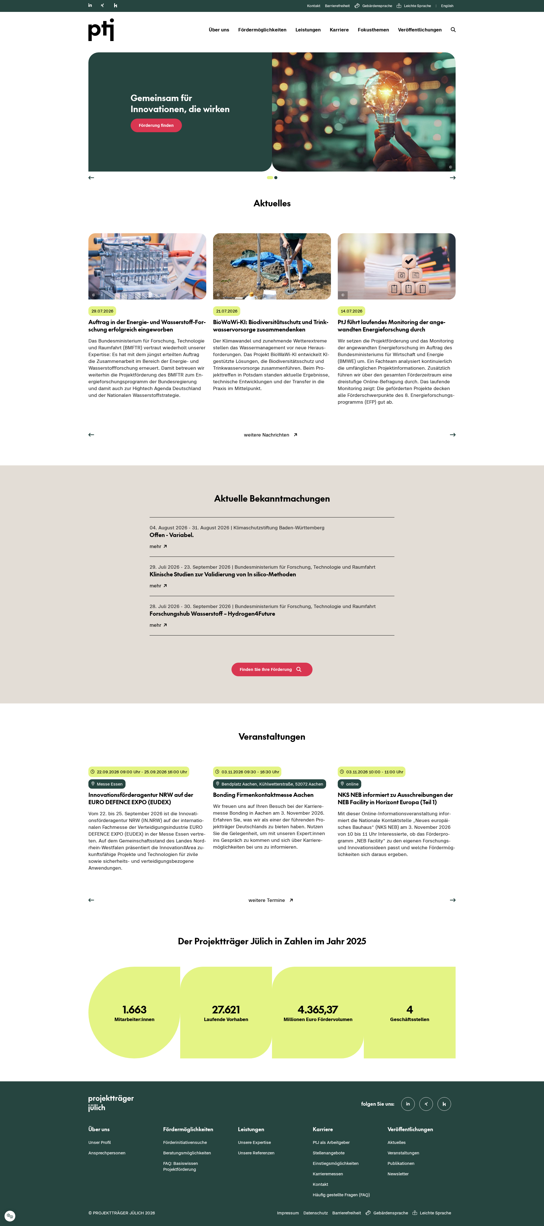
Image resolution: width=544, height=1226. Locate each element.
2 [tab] (275, 177)
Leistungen (308, 30)
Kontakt (313, 6)
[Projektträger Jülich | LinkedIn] (90, 5)
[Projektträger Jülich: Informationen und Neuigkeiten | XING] (102, 5)
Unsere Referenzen (256, 1152)
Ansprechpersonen (107, 1152)
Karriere (339, 30)
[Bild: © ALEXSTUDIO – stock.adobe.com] (450, 167)
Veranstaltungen (403, 1152)
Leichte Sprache (417, 6)
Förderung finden (156, 125)
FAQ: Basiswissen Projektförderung (180, 1166)
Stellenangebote (329, 1152)
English (447, 6)
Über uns (219, 30)
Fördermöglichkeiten (262, 30)
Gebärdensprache (377, 6)
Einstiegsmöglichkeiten (336, 1163)
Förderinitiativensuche (185, 1142)
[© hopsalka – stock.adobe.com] (93, 295)
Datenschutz (315, 1212)
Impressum (288, 1212)
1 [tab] (270, 177)
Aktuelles (397, 1142)
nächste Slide (453, 178)
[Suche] (451, 30)
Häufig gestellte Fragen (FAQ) (341, 1194)
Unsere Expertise (254, 1142)
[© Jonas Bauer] (218, 295)
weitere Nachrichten (266, 435)
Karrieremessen (328, 1173)
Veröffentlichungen (420, 30)
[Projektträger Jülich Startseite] (104, 29)
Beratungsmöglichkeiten (187, 1152)
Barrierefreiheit (337, 6)
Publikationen (401, 1163)
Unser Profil (99, 1142)
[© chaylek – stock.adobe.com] (343, 295)
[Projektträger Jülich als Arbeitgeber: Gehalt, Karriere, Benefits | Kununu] (116, 5)
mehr (94, 407)
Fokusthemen (373, 30)
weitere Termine (266, 900)
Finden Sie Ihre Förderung (266, 669)
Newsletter (398, 1173)
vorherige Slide (91, 178)
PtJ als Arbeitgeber (331, 1142)
